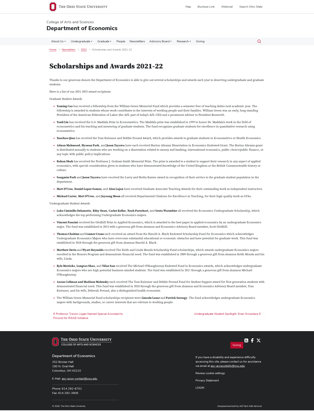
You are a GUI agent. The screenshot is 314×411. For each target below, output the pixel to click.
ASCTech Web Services (250, 406)
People (120, 41)
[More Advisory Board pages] (171, 42)
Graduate (103, 41)
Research (183, 41)
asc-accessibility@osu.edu (228, 366)
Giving (200, 41)
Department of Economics (73, 355)
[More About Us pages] (65, 42)
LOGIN (200, 388)
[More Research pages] (190, 42)
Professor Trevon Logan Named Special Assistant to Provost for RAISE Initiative (88, 316)
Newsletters (137, 41)
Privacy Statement (207, 380)
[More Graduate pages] (110, 42)
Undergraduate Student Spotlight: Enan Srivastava (226, 314)
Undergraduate (80, 41)
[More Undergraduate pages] (91, 42)
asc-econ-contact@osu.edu (79, 379)
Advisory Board (159, 41)
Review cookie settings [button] (210, 373)
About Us (57, 41)
